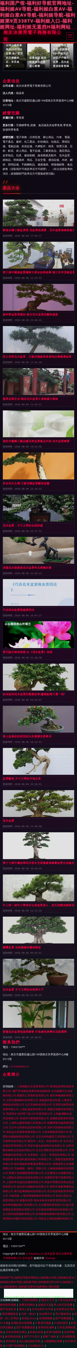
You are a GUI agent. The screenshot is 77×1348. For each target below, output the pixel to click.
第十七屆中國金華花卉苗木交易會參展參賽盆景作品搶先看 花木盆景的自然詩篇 (38, 862)
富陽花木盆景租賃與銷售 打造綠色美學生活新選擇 (35, 1031)
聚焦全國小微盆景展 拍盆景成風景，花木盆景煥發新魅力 (38, 230)
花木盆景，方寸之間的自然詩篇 (23, 525)
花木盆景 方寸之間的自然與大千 (23, 989)
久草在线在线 (65, 1300)
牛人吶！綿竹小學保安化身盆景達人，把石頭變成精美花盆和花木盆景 (38, 905)
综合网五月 (46, 1313)
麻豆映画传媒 (13, 1336)
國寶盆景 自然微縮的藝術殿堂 (22, 947)
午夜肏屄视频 (43, 1323)
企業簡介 (11, 1074)
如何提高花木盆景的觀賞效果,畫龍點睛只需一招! (34, 694)
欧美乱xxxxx (29, 1318)
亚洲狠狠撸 (46, 1318)
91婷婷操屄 (61, 1323)
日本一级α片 (29, 1313)
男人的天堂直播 (63, 1304)
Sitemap (50, 1258)
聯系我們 (11, 1042)
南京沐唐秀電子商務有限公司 (33, 36)
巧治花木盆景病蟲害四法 (18, 609)
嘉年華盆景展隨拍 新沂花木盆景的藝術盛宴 (30, 314)
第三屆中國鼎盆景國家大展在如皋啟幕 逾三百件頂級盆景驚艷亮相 (38, 272)
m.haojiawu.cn (20, 1066)
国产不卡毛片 (32, 1336)
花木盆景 (8, 820)
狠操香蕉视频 (8, 1304)
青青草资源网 (46, 1327)
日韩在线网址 (30, 1300)
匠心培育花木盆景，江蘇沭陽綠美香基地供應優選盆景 (37, 356)
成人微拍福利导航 (30, 1341)
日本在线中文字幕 (43, 1309)
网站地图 (54, 1286)
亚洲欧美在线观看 (22, 1323)
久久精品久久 (36, 1345)
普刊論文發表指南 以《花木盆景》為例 (27, 652)
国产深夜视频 (63, 1318)
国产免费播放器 (26, 1327)
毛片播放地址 (63, 1313)
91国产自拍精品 (16, 1345)
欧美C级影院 (54, 1332)
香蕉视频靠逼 (10, 1313)
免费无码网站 (27, 1304)
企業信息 (11, 81)
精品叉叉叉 (48, 1300)
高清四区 (11, 1341)
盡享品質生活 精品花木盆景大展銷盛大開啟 (30, 398)
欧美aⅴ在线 (37, 1332)
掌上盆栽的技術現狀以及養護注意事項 (27, 736)
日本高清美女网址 (17, 1332)
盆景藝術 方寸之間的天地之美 (22, 778)
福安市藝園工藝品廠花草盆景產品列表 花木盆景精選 (36, 441)
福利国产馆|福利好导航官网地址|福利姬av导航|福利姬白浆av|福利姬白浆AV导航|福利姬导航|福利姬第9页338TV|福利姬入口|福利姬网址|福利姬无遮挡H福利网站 (38, 1282)
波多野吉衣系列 (65, 1309)
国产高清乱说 (8, 1309)
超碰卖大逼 (44, 1304)
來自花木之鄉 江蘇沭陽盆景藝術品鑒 (26, 483)
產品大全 (11, 187)
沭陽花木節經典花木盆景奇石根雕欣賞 (27, 567)
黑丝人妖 (24, 1309)
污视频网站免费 (53, 1341)
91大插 (4, 1323)
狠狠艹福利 (50, 1336)
